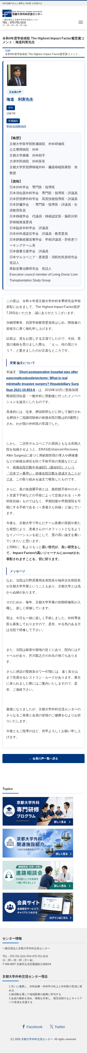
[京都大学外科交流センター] (22, 13)
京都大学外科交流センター (37, 1039)
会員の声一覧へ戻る (45, 758)
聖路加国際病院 (16, 126)
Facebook (33, 1027)
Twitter (59, 1027)
